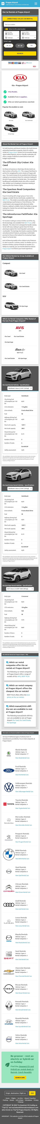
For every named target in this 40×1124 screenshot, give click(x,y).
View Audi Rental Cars (22, 909)
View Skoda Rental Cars (22, 758)
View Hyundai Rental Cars (23, 1026)
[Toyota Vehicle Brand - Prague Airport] (9, 804)
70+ (31, 45)
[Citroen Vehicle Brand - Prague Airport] (9, 888)
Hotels (12, 1100)
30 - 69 (20, 46)
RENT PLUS (6, 200)
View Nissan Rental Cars (22, 993)
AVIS (19, 171)
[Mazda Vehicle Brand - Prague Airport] (9, 938)
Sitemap (20, 1102)
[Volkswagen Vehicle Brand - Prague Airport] (9, 787)
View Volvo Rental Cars (22, 1043)
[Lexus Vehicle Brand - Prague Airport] (9, 921)
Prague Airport (13, 152)
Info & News (19, 1100)
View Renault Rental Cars (22, 1010)
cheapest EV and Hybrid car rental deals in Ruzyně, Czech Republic (22, 1069)
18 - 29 (8, 45)
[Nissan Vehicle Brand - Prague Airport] (9, 989)
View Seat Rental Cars (22, 959)
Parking (5, 1100)
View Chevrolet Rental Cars (23, 976)
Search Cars (20, 1077)
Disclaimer (28, 1100)
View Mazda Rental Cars (22, 942)
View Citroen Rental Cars (22, 892)
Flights (13, 1098)
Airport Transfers (30, 1098)
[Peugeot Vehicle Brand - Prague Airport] (9, 837)
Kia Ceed (16, 720)
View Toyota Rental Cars (22, 808)
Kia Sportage (11, 722)
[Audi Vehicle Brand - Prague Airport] (9, 905)
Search (20, 53)
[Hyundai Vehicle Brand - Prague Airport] (9, 1022)
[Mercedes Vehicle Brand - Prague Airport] (9, 821)
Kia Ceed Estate (25, 720)
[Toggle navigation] (36, 3)
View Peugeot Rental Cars (23, 842)
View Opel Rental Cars (22, 875)
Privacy (36, 1100)
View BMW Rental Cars (22, 858)
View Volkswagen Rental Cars (24, 791)
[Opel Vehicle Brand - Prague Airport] (9, 871)
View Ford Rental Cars (22, 775)
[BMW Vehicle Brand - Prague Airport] (9, 854)
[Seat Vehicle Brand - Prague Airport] (9, 955)
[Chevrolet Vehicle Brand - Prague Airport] (9, 972)
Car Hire (20, 1098)
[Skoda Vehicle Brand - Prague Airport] (9, 753)
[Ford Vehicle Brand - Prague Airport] (9, 770)
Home (8, 1098)
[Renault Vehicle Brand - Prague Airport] (9, 1005)
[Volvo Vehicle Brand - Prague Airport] (9, 1039)
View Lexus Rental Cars (22, 926)
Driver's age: (7, 41)
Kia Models (13, 92)
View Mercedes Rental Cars (23, 825)
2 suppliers (23, 97)
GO (32, 1093)
